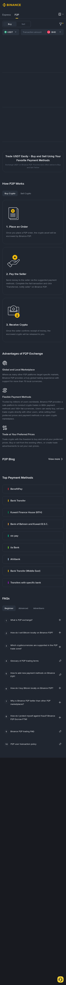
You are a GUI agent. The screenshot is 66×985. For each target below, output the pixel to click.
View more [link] (54, 459)
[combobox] (10, 32)
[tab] (6, 14)
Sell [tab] (23, 24)
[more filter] (61, 24)
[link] (33, 489)
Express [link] (6, 14)
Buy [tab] (10, 24)
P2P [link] (17, 14)
